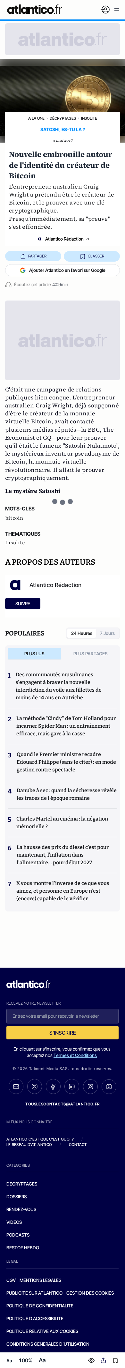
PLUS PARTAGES (90, 653)
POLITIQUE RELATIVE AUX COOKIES (42, 1331)
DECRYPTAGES (21, 1183)
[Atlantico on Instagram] (90, 1086)
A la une (36, 118)
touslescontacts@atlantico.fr (62, 1104)
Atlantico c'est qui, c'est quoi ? (40, 1139)
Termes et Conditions (75, 1055)
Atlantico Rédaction (64, 239)
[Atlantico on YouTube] (109, 1086)
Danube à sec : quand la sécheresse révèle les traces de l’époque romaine (67, 794)
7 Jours (107, 633)
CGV (11, 1280)
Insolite (89, 118)
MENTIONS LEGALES (40, 1280)
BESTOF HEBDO (22, 1247)
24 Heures (81, 633)
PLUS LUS (34, 653)
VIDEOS (14, 1222)
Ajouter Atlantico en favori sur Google (67, 270)
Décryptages (63, 118)
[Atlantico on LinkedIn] (71, 1086)
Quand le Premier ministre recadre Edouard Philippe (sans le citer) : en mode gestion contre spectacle (66, 762)
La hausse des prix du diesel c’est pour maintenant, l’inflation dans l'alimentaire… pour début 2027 (63, 855)
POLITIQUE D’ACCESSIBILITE (34, 1318)
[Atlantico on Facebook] (53, 1086)
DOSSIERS (16, 1196)
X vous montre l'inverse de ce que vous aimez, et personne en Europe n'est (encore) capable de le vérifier (62, 891)
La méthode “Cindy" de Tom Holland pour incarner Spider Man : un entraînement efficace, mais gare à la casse (66, 726)
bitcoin (14, 518)
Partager (37, 256)
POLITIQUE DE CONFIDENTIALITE (39, 1305)
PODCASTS (17, 1235)
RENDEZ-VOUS (21, 1209)
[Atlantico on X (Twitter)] (34, 1086)
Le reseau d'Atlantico (29, 1144)
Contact (78, 1144)
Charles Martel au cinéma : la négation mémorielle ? (62, 822)
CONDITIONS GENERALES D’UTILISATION (47, 1344)
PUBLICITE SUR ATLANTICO (34, 1293)
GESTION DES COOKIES (90, 1293)
